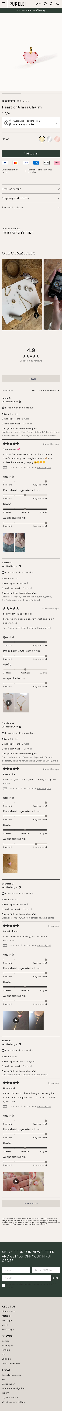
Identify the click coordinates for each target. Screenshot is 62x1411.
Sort (34, 390)
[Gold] (42, 139)
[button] (15, 101)
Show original (44, 467)
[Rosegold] (57, 139)
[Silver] (49, 139)
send (55, 1277)
